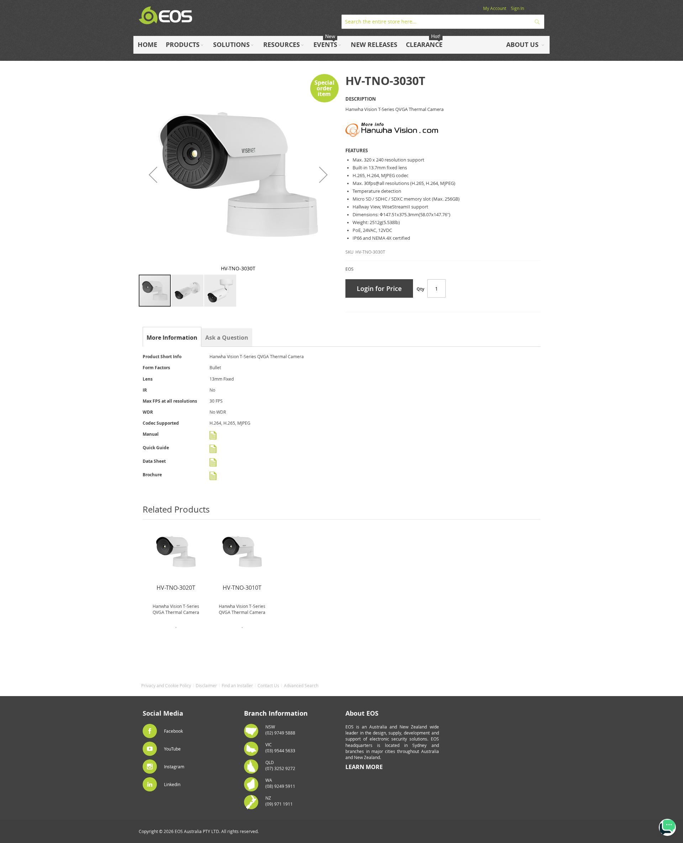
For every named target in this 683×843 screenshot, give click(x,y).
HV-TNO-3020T (176, 588)
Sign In (517, 8)
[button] (153, 174)
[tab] (172, 337)
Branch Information (276, 713)
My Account (494, 8)
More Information (172, 337)
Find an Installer (237, 685)
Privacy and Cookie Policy (166, 685)
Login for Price (379, 288)
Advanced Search (301, 685)
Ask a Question (226, 337)
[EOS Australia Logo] (165, 15)
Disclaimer (206, 685)
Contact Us (268, 685)
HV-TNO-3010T (242, 588)
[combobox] (443, 22)
